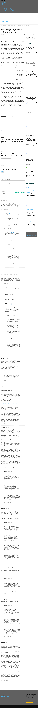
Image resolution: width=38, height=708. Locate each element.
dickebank (12, 304)
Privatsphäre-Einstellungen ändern (9, 9)
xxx (9, 213)
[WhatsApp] (12, 38)
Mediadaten (4, 4)
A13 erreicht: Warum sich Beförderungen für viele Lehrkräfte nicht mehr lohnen (31, 73)
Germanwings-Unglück (9, 116)
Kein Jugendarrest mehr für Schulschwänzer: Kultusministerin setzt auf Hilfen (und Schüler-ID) (12, 141)
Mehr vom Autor (12, 128)
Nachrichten (4, 25)
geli (9, 287)
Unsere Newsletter (29, 32)
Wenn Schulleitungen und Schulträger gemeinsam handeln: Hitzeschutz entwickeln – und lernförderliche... (31, 160)
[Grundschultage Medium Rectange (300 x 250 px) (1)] (8, 73)
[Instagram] (1, 697)
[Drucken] (19, 38)
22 (24, 34)
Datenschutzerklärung (7, 8)
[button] (36, 22)
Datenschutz (2, 707)
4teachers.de (8, 706)
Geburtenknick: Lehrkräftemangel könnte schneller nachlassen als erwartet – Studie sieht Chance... (31, 48)
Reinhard (10, 374)
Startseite (4, 2)
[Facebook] (18, 0)
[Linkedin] (19, 0)
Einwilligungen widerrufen (7, 11)
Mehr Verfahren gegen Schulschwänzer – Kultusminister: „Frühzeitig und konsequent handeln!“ (11, 155)
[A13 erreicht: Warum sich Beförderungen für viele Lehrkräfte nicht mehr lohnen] (31, 82)
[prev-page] (1, 172)
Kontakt (3, 5)
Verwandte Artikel (4, 128)
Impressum (4, 7)
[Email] (17, 38)
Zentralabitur (15, 116)
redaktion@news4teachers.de (5, 696)
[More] (21, 38)
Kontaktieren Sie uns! (31, 235)
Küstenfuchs (12, 232)
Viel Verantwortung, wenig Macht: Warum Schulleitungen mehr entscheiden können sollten (31, 99)
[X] (20, 0)
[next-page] (3, 172)
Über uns (3, 3)
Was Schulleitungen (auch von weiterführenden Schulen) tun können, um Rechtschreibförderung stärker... (31, 139)
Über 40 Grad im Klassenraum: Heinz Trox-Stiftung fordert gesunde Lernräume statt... (31, 174)
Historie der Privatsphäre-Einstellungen (10, 10)
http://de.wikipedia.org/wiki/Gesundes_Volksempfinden (10, 403)
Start (1, 25)
